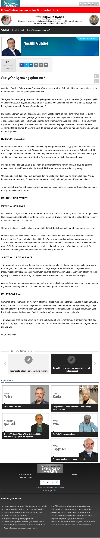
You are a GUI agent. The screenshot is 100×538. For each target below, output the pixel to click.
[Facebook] (22, 65)
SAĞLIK (75, 475)
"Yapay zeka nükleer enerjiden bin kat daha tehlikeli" (21, 528)
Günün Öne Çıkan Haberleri (11, 498)
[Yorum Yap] (46, 65)
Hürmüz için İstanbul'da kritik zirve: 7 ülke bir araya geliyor (71, 525)
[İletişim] (93, 4)
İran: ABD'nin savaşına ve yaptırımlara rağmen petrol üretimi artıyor (73, 515)
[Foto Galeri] (89, 4)
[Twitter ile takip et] (47, 482)
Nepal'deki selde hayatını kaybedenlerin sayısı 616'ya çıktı (70, 506)
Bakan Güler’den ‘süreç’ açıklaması (15, 515)
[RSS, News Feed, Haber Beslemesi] (52, 482)
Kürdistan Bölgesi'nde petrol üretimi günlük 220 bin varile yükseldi (69, 512)
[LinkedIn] (31, 65)
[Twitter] (26, 65)
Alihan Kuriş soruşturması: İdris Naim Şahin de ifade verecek (24, 522)
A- (96, 81)
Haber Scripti (47, 491)
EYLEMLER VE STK (25, 477)
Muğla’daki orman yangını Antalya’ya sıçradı (18, 519)
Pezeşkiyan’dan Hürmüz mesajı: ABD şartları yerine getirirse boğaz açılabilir (24, 506)
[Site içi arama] (97, 4)
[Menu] (81, 4)
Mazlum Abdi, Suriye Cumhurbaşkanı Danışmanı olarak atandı (24, 525)
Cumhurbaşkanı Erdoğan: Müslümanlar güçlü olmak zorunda (24, 512)
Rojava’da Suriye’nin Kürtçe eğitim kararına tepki (67, 519)
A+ (96, 76)
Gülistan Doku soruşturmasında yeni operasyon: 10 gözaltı (71, 509)
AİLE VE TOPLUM (25, 475)
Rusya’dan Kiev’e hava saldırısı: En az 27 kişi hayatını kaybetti (31, 10)
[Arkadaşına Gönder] (36, 65)
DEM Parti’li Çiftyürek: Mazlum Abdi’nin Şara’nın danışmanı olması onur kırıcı (72, 522)
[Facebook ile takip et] (42, 482)
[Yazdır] (41, 65)
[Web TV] (85, 4)
